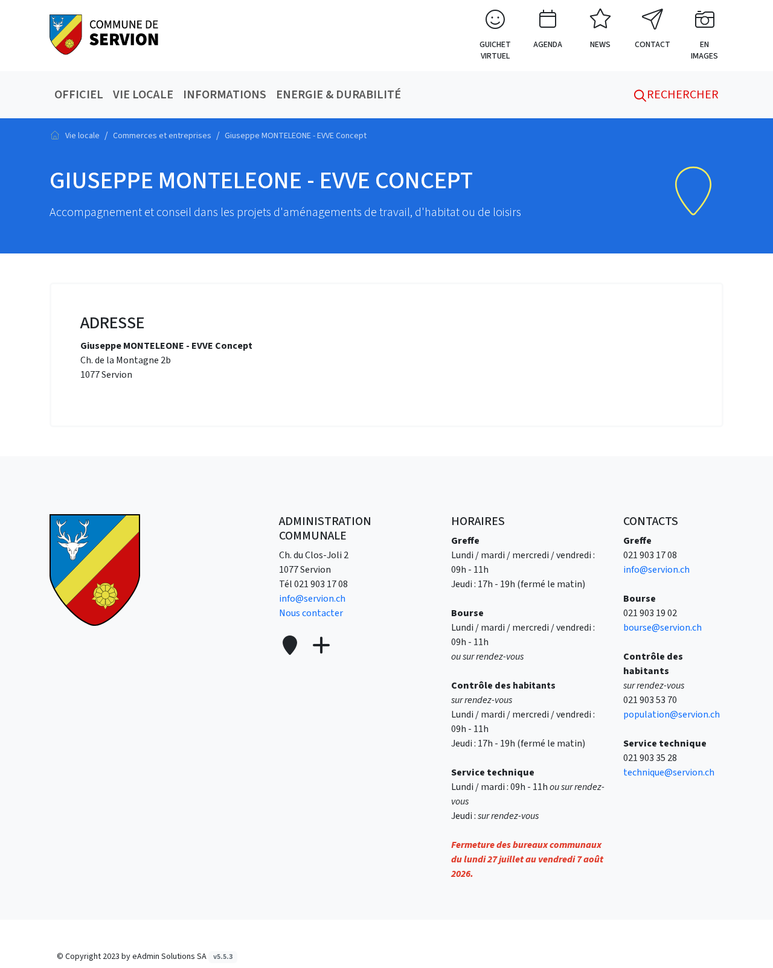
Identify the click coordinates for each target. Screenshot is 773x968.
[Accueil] (55, 135)
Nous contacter (311, 613)
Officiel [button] (78, 94)
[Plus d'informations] (320, 646)
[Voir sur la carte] (291, 646)
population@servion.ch (671, 714)
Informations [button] (224, 94)
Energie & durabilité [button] (338, 94)
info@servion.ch (312, 598)
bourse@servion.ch (662, 627)
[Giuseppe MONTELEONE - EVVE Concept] (104, 33)
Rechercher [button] (681, 94)
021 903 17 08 (321, 584)
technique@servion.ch (668, 772)
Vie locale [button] (143, 94)
